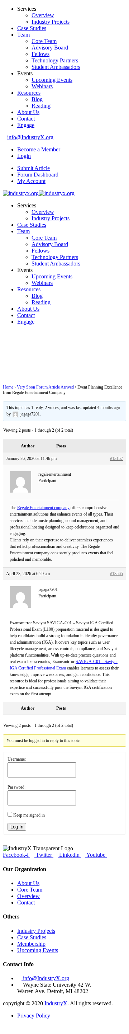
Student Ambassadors (56, 67)
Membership (31, 944)
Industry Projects (51, 22)
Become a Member (38, 149)
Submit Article (33, 168)
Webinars (42, 86)
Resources (28, 93)
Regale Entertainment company (43, 507)
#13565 (116, 573)
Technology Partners (55, 60)
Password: (16, 787)
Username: (17, 759)
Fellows (40, 54)
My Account (31, 181)
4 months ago (108, 407)
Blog (37, 99)
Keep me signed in (29, 815)
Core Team (44, 41)
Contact (26, 119)
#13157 (116, 458)
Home (8, 387)
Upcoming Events (52, 80)
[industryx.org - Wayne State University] (21, 193)
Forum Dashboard (37, 174)
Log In (16, 826)
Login (24, 156)
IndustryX (55, 1003)
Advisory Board (50, 47)
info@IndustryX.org (30, 137)
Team (23, 35)
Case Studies (31, 28)
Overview (43, 15)
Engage (25, 125)
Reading (41, 106)
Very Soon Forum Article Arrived (45, 387)
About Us (28, 112)
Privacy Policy (33, 1015)
